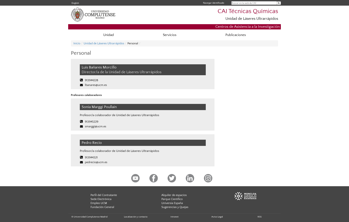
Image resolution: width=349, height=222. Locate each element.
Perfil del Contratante (104, 195)
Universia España (172, 203)
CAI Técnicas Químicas (248, 11)
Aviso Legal (217, 216)
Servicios (169, 35)
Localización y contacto (135, 216)
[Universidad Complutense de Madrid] (100, 21)
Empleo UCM (99, 203)
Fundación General (102, 207)
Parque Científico (172, 199)
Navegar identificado (213, 2)
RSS (260, 216)
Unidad (108, 35)
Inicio (76, 43)
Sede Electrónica (101, 199)
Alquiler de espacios (174, 195)
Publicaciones (235, 35)
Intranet (174, 216)
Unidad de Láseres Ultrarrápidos (251, 19)
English (75, 3)
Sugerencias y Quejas (174, 207)
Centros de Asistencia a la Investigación (247, 27)
